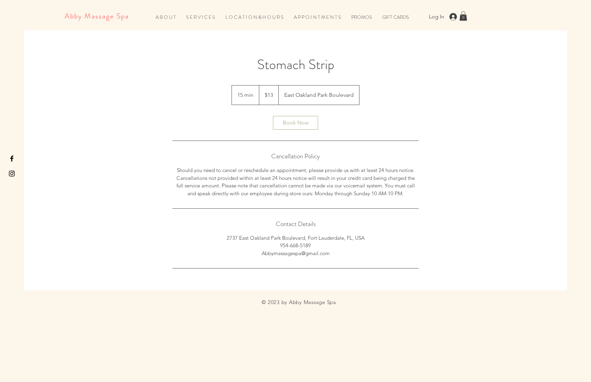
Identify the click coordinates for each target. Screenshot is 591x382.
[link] (295, 123)
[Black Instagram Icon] (12, 173)
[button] (200, 17)
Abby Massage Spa (97, 16)
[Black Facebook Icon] (12, 158)
